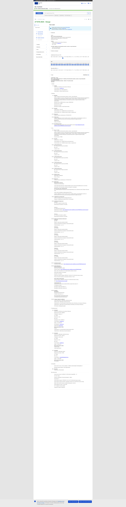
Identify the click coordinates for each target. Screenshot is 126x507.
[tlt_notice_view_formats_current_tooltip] (88, 74)
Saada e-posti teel (41, 37)
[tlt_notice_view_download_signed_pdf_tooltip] (62, 58)
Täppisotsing (56, 15)
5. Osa (37, 49)
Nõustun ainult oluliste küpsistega (85, 501)
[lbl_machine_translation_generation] (57, 68)
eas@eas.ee (59, 43)
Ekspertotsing (62, 15)
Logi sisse (84, 3)
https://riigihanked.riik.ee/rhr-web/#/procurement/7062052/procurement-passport (69, 125)
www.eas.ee (62, 324)
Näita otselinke (40, 33)
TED (35, 19)
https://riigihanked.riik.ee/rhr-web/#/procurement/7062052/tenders (71, 269)
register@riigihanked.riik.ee (64, 357)
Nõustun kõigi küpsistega (73, 501)
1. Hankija (38, 44)
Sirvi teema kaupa (67, 15)
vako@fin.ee (62, 342)
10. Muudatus (38, 54)
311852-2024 (64, 28)
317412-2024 (68, 27)
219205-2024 (70, 29)
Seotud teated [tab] (37, 27)
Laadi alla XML (40, 31)
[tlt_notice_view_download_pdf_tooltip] (51, 64)
